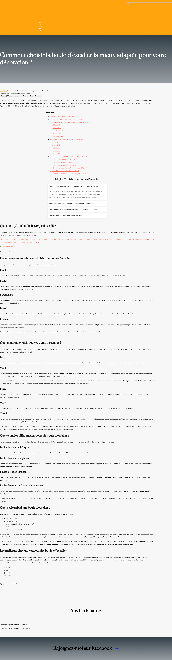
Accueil (40, 23)
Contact (40, 30)
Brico (40, 26)
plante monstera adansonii (18, 625)
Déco (39, 24)
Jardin (40, 28)
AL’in (27, 628)
